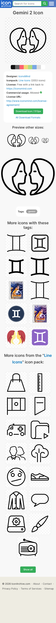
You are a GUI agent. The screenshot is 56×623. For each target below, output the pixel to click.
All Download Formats (28, 117)
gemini (31, 211)
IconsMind (24, 76)
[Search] (44, 3)
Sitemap (49, 588)
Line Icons (24, 80)
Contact (47, 583)
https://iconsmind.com (19, 88)
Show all (28, 569)
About (36, 583)
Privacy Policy (10, 588)
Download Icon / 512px (28, 111)
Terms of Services (31, 588)
